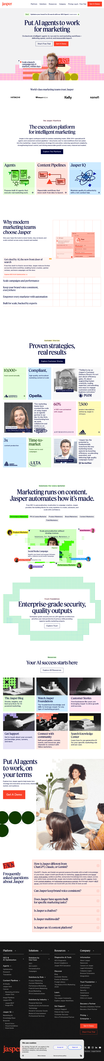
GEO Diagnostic (60, 960)
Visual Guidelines (11, 1026)
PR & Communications (37, 993)
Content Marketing (36, 983)
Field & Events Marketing (38, 988)
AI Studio (6, 984)
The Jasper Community (62, 998)
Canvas (5, 989)
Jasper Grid (7, 986)
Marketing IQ (7, 1015)
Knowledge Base (9, 1018)
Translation (7, 974)
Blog (56, 974)
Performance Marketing (37, 986)
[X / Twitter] (85, 1047)
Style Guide (9, 1028)
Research (6, 972)
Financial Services (35, 1003)
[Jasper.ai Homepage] (7, 4)
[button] (61, 43)
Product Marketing (35, 981)
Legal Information (86, 968)
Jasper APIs (7, 1000)
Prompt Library (59, 982)
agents (89, 879)
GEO (30, 963)
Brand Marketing (35, 991)
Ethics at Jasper (86, 998)
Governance (84, 993)
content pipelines (44, 881)
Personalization (34, 968)
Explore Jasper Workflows (63, 1001)
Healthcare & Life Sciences (39, 1006)
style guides (43, 877)
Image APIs (9, 1005)
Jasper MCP (9, 1003)
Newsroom (84, 963)
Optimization (7, 969)
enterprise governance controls (66, 881)
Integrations (84, 976)
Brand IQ (6, 1021)
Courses (57, 995)
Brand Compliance (61, 963)
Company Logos (86, 971)
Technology (33, 1008)
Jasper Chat (9, 994)
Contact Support (60, 1009)
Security (83, 990)
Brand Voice (9, 1023)
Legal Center (96, 1051)
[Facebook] (89, 1047)
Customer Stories (60, 977)
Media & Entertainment (37, 1013)
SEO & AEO (33, 966)
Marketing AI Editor (12, 992)
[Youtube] (100, 1047)
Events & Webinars (61, 979)
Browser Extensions (87, 973)
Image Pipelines (8, 998)
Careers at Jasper (86, 966)
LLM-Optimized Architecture (85, 986)
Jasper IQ (78, 874)
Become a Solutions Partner (90, 1007)
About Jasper (85, 960)
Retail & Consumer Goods (38, 1011)
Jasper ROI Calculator (62, 966)
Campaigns (33, 971)
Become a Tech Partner (88, 1009)
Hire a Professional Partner (64, 1017)
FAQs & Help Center (61, 1012)
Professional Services (37, 1016)
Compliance (84, 995)
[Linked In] (96, 1047)
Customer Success (61, 1014)
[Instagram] (93, 1047)
